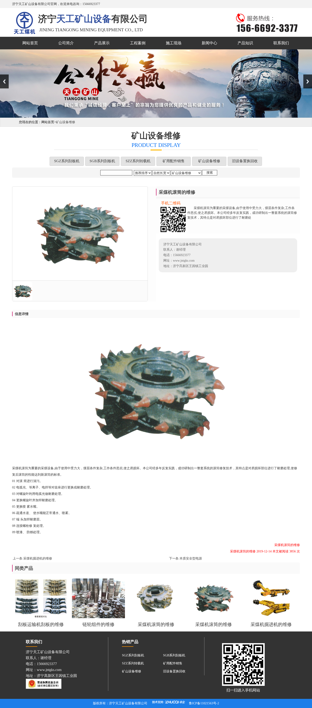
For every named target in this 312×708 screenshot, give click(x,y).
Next (307, 81)
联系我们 (281, 43)
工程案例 (137, 43)
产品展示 (102, 43)
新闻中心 (209, 43)
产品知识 (245, 43)
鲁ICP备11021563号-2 (204, 703)
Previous (4, 81)
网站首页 (30, 43)
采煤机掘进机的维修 (37, 558)
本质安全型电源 (191, 558)
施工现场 (173, 43)
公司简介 (66, 43)
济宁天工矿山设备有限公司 (128, 703)
